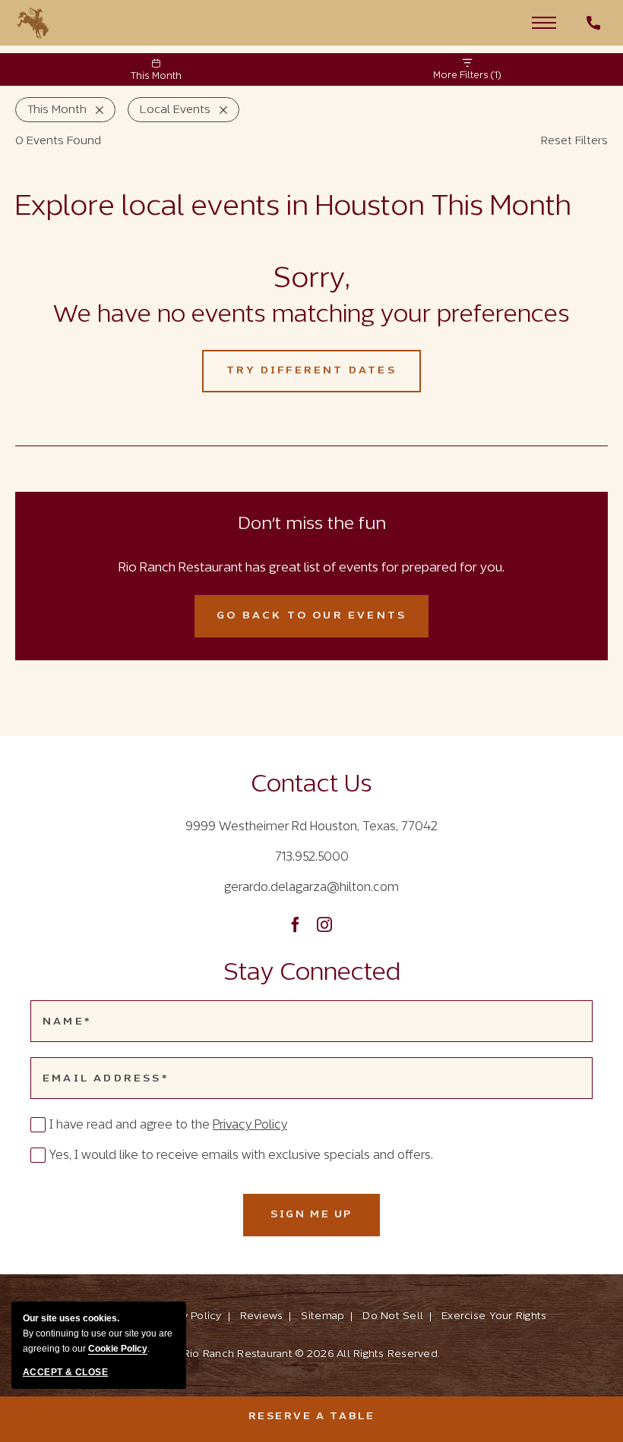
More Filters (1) (467, 75)
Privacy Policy (250, 1125)
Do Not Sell (392, 1316)
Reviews (261, 1316)
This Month (156, 76)
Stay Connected (311, 973)
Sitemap (322, 1316)
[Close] (95, 110)
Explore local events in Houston (293, 207)
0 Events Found (58, 141)
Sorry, (311, 279)
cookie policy (117, 1348)
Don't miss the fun (312, 524)
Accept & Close (65, 1372)
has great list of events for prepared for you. (311, 568)
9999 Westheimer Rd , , (311, 827)
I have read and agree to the (168, 1125)
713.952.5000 (312, 857)
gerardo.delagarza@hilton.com (311, 887)
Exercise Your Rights (493, 1316)
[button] (544, 21)
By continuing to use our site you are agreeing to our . (97, 1333)
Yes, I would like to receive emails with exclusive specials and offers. (241, 1155)
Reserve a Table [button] (411, 1416)
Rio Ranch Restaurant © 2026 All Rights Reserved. (311, 1354)
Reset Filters (574, 141)
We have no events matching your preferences (311, 315)
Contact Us (311, 785)
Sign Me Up (325, 1222)
